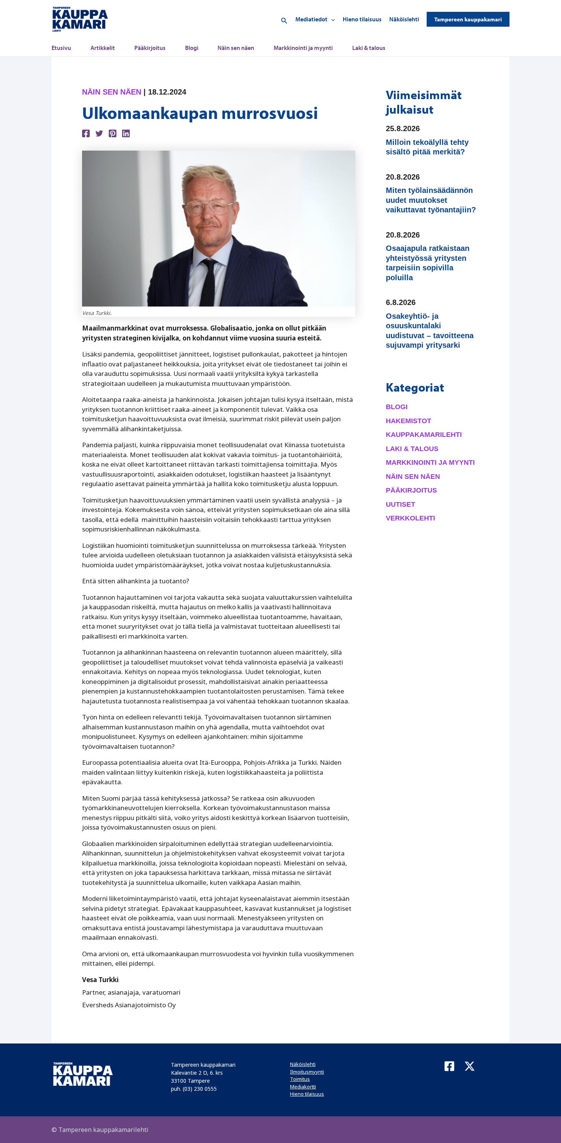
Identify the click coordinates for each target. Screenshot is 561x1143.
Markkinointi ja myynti (303, 47)
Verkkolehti (410, 518)
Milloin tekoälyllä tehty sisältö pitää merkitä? (427, 147)
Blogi (191, 47)
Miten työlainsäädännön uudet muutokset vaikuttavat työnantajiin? (431, 200)
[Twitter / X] (469, 1066)
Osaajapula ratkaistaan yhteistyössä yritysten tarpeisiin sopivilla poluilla (427, 263)
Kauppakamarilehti (424, 434)
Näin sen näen (236, 47)
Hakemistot (408, 421)
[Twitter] (99, 132)
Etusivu (61, 47)
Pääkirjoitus (150, 47)
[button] (284, 19)
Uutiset (400, 504)
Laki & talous (368, 47)
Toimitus (300, 1079)
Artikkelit (102, 47)
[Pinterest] (112, 132)
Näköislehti (404, 19)
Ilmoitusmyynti (307, 1071)
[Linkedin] (126, 132)
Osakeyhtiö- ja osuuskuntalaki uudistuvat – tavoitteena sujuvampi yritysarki (430, 331)
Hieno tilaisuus (362, 19)
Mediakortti (303, 1086)
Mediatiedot (311, 19)
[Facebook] (86, 132)
